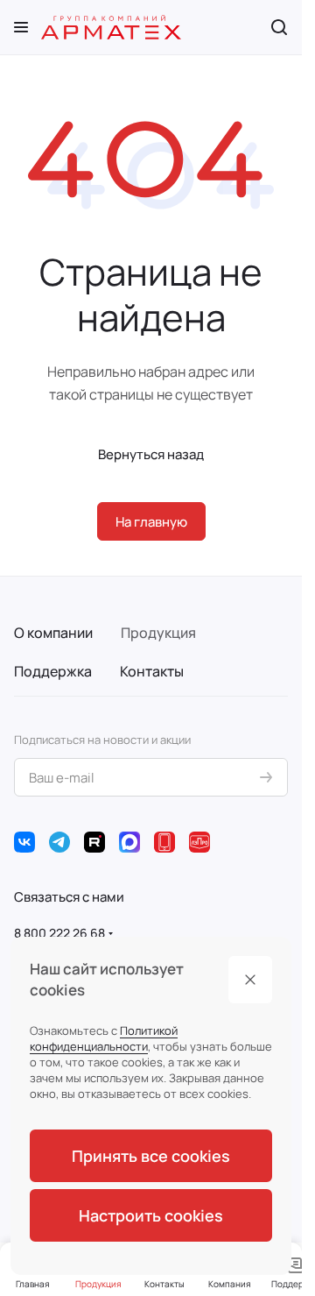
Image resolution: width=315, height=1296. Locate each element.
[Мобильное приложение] (164, 842)
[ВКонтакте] (24, 842)
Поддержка (53, 671)
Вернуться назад (151, 454)
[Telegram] (59, 842)
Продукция (158, 632)
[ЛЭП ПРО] (199, 842)
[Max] (129, 842)
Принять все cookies (151, 1155)
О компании (53, 632)
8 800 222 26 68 (59, 932)
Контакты (152, 671)
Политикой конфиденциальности (104, 1038)
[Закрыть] (250, 979)
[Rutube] (94, 842)
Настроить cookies (151, 1215)
